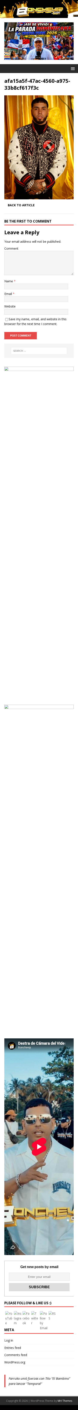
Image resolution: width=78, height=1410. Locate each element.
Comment (11, 248)
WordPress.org (14, 1362)
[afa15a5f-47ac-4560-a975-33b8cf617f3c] (39, 197)
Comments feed (15, 1355)
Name (9, 281)
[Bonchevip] (39, 15)
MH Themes (65, 1401)
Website (10, 306)
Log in (8, 1340)
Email (8, 294)
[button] (72, 68)
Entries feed (12, 1348)
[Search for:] (39, 351)
